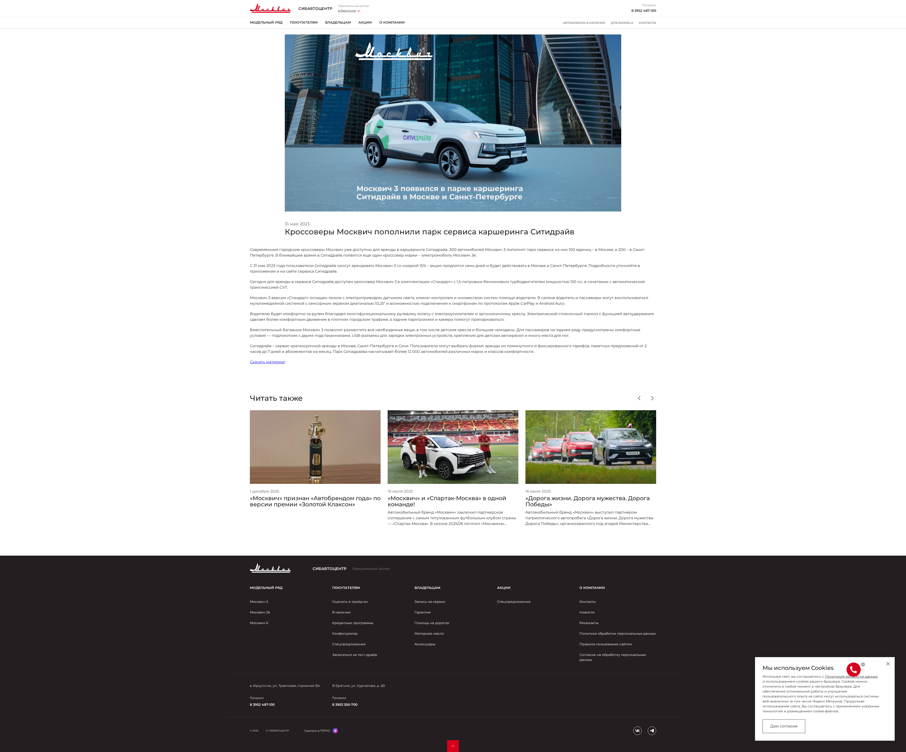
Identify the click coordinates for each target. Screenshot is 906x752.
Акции (365, 22)
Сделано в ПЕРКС (317, 730)
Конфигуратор (345, 633)
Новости (587, 612)
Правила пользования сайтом (605, 644)
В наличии (341, 612)
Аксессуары (425, 644)
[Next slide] (652, 398)
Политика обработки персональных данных (617, 633)
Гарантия (423, 612)
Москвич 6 (259, 623)
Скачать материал (267, 362)
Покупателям (304, 22)
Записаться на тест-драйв (354, 655)
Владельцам (338, 22)
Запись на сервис (430, 602)
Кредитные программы (352, 623)
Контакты (647, 23)
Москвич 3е (260, 612)
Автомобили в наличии (584, 23)
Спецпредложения (348, 644)
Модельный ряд (266, 22)
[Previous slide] (639, 398)
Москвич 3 (259, 602)
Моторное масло (429, 633)
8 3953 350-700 (344, 704)
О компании (392, 22)
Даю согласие (783, 726)
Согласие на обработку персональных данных (612, 657)
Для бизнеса (622, 23)
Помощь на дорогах (432, 623)
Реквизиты (589, 623)
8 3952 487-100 (643, 10)
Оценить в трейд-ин (350, 602)
